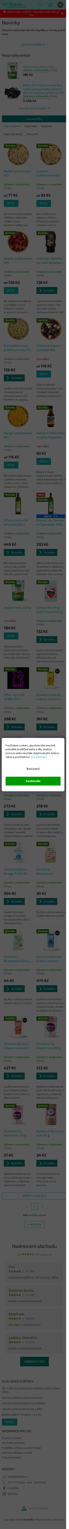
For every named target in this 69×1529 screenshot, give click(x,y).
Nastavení (33, 769)
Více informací (39, 757)
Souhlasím (33, 781)
